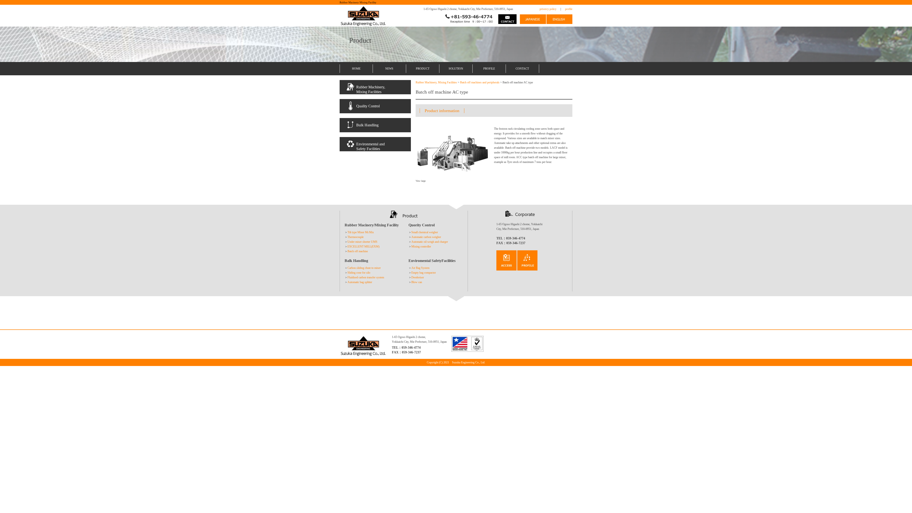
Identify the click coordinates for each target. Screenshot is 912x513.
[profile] (506, 268)
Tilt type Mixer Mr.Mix (360, 232)
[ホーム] (533, 21)
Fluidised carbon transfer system (365, 277)
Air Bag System (420, 268)
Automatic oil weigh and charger (429, 241)
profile (568, 9)
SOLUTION (456, 68)
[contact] (507, 21)
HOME (356, 68)
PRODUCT (422, 68)
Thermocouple (355, 237)
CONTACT (522, 68)
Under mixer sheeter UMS (362, 241)
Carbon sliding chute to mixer (364, 268)
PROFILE (489, 68)
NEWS (389, 68)
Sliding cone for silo (358, 272)
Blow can (416, 282)
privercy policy (548, 9)
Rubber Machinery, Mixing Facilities (436, 82)
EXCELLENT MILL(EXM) (363, 246)
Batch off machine (357, 251)
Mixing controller (421, 246)
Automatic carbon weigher (426, 237)
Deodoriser (417, 277)
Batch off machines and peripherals (479, 82)
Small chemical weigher (424, 232)
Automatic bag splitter (359, 282)
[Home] (363, 24)
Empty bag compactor (423, 272)
